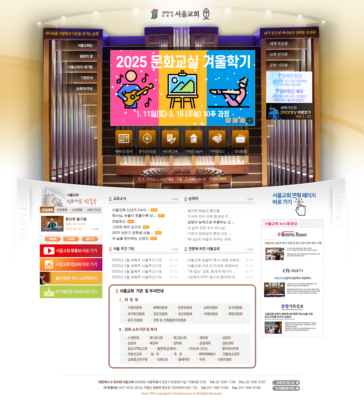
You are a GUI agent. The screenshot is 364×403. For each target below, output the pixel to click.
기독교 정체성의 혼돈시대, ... (209, 234)
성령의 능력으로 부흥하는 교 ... (210, 222)
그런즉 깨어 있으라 (126, 227)
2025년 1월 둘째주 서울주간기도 (137, 271)
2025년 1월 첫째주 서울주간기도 (137, 277)
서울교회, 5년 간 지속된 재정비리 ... (214, 266)
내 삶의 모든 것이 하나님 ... (207, 228)
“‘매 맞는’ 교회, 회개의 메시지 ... (211, 271)
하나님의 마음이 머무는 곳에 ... (210, 239)
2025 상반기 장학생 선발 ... (132, 233)
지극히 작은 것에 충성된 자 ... (209, 216)
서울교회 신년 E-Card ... (130, 210)
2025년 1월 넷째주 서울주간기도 (137, 260)
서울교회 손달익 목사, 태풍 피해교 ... (215, 260)
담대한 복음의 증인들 (203, 211)
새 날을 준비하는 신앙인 (130, 238)
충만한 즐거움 (76, 219)
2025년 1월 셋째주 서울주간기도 (137, 266)
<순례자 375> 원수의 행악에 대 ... (212, 277)
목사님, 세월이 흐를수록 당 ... (134, 216)
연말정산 (119, 221)
